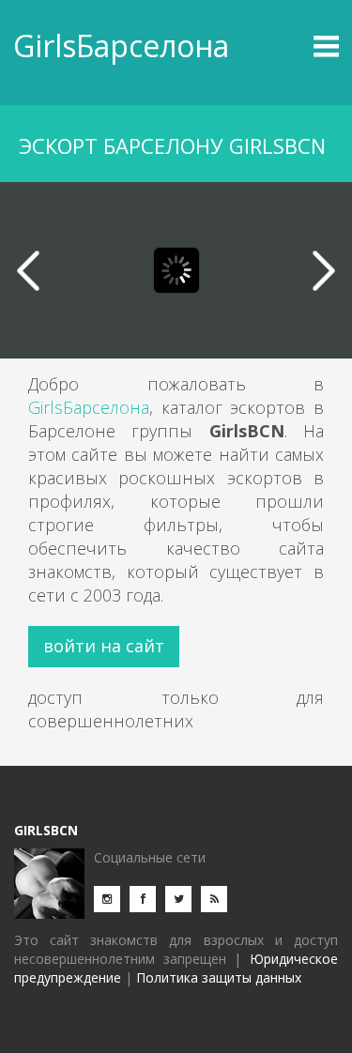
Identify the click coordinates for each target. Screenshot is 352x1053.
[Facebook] (147, 898)
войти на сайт (103, 645)
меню (298, 46)
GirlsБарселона (121, 45)
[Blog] (219, 898)
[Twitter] (183, 898)
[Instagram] (112, 898)
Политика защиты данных (218, 977)
